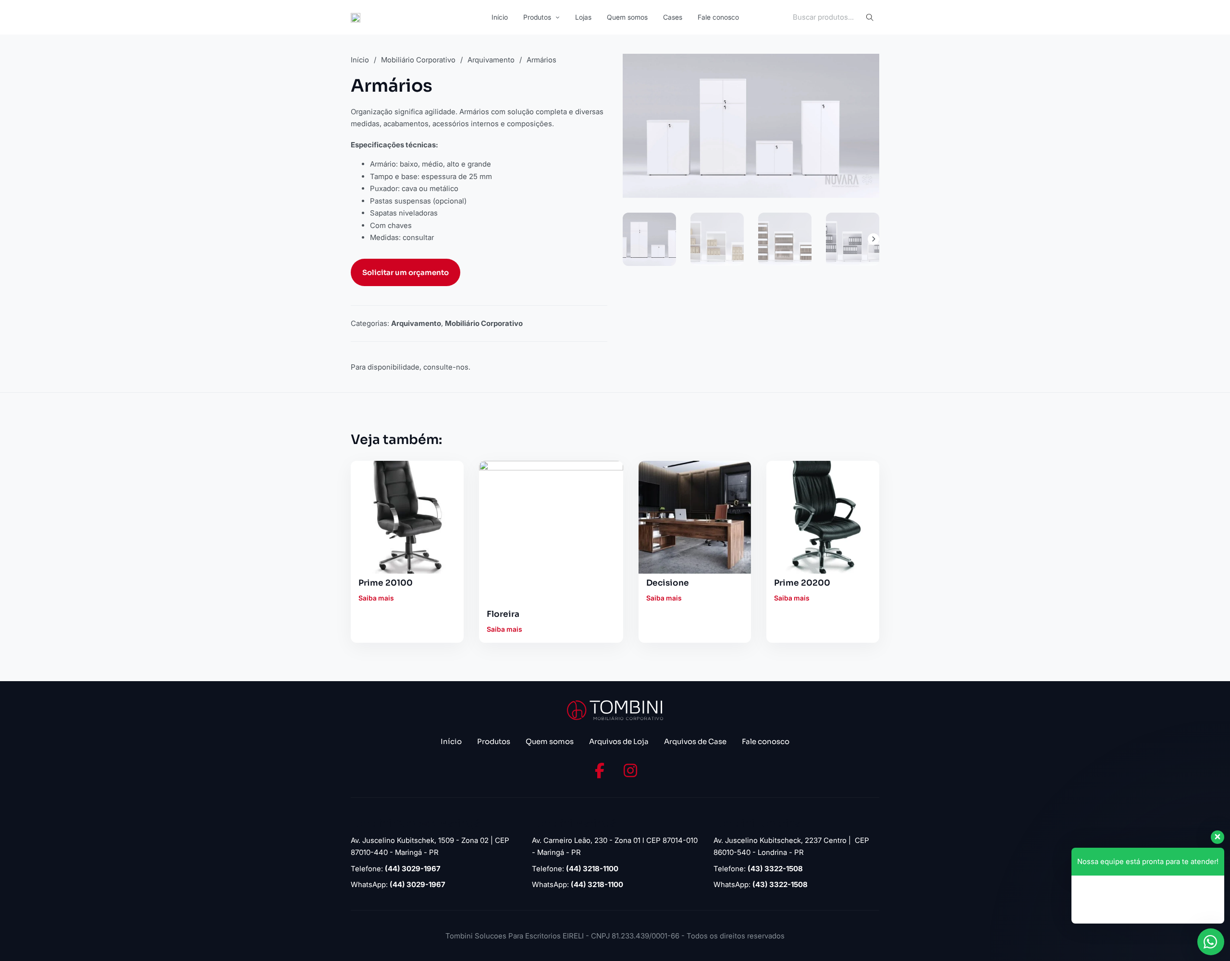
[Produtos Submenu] (558, 17)
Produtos (537, 17)
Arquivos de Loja (619, 741)
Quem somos (627, 17)
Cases (672, 17)
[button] (866, 66)
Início (500, 17)
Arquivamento (491, 59)
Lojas (583, 17)
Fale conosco (718, 17)
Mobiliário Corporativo (418, 59)
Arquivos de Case (695, 741)
